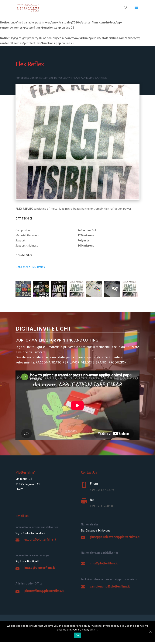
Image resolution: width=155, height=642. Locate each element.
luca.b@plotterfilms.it (39, 568)
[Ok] (150, 631)
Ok (77, 635)
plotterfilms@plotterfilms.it (44, 591)
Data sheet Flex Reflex (30, 267)
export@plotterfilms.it (40, 539)
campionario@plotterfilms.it (110, 586)
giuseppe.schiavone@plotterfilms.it (115, 537)
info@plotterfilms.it (104, 563)
